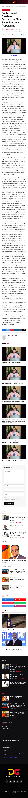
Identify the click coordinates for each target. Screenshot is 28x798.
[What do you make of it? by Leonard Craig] (5, 527)
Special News (5, 732)
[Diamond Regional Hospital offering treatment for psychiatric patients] (5, 587)
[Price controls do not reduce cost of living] (14, 452)
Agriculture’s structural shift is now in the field (13, 401)
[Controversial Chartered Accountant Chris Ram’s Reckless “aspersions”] (14, 46)
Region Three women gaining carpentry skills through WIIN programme (17, 579)
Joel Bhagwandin (6, 9)
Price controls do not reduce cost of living (12, 460)
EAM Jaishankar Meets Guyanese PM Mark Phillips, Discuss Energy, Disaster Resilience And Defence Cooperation (15, 649)
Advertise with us (7, 747)
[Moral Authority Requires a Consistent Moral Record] (14, 552)
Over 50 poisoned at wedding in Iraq (14, 630)
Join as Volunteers (6, 787)
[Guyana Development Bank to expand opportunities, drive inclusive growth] (14, 432)
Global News (4, 726)
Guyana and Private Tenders (8, 735)
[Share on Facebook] (4, 34)
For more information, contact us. (11, 757)
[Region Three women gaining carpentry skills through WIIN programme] (5, 579)
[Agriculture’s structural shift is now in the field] (14, 393)
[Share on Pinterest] (13, 34)
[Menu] (2, 2)
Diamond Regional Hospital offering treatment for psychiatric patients (17, 587)
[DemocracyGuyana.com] (14, 2)
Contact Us (5, 750)
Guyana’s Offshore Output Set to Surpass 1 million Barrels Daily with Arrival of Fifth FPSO (18, 571)
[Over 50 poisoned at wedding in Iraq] (14, 621)
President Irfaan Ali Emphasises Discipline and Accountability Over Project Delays (18, 534)
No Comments (18, 29)
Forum (14, 787)
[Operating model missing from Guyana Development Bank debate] (14, 354)
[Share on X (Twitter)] (8, 34)
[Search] (26, 2)
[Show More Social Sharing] (25, 34)
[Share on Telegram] (21, 34)
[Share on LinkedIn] (17, 34)
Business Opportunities (8, 744)
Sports (3, 730)
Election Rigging (5, 728)
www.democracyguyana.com (10, 753)
